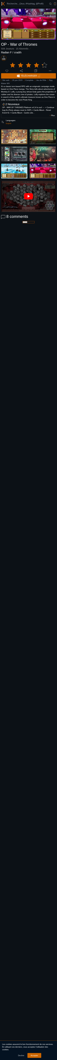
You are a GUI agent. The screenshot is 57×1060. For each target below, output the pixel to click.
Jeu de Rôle (41, 80)
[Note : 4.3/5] (28, 65)
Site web (5, 80)
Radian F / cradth (11, 52)
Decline (21, 1055)
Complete (29, 80)
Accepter (34, 1055)
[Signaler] (50, 70)
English (8, 123)
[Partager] (21, 70)
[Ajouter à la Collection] (35, 70)
